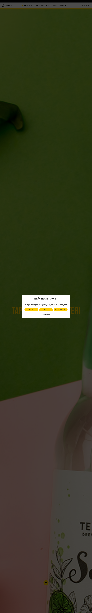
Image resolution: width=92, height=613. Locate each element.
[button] (67, 298)
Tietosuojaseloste (46, 314)
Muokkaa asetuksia (60, 309)
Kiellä (45, 309)
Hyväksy (31, 309)
